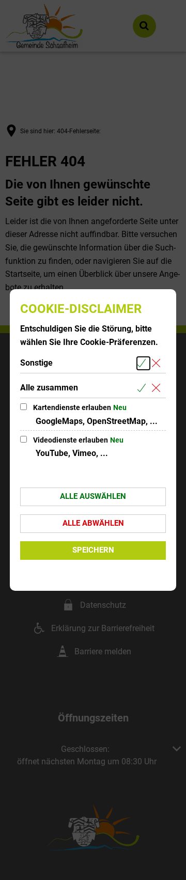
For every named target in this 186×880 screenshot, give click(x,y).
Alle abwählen (93, 523)
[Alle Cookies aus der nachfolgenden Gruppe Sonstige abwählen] (157, 363)
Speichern (93, 550)
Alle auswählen (93, 496)
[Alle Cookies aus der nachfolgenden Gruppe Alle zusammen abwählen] (157, 388)
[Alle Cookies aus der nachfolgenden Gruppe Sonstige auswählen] (143, 363)
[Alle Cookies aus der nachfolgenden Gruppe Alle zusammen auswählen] (143, 388)
